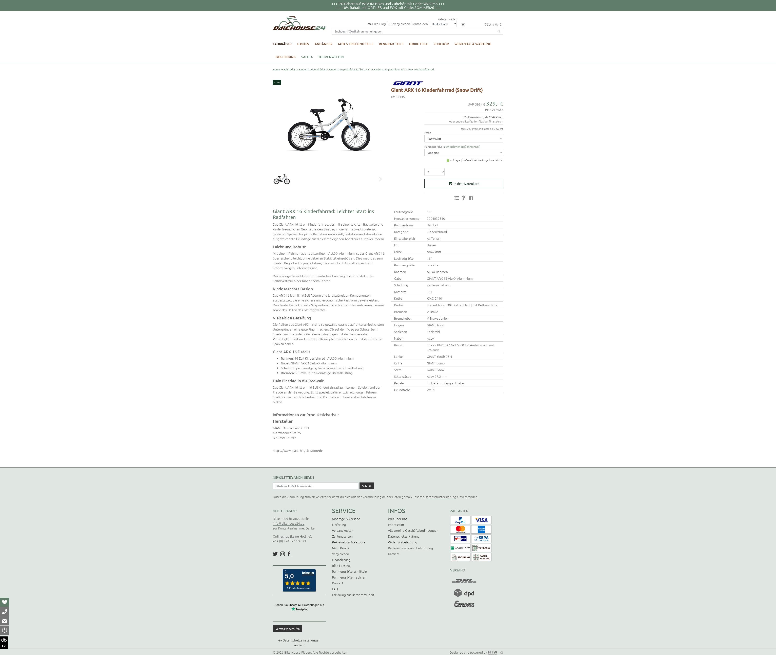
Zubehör (441, 44)
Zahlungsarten (342, 536)
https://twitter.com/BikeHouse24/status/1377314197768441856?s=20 (275, 553)
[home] (299, 23)
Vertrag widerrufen (287, 628)
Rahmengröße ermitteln (349, 571)
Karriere (394, 553)
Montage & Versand (346, 518)
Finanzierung (341, 559)
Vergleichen (340, 553)
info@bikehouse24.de (288, 523)
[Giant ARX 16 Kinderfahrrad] (329, 125)
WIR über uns (397, 518)
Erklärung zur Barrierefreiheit (353, 594)
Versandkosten (342, 530)
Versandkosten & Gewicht (488, 129)
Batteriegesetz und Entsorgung (410, 548)
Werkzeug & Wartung (472, 44)
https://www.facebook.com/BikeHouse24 (289, 553)
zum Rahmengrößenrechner (461, 146)
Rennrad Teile (391, 44)
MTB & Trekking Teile (355, 44)
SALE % (307, 56)
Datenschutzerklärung (440, 496)
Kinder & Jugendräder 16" (389, 69)
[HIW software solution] (493, 652)
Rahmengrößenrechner (349, 577)
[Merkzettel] (4, 602)
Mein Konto (340, 548)
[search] (499, 31)
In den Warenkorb (466, 183)
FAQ (335, 589)
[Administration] (501, 652)
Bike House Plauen (297, 652)
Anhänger (323, 44)
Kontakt (337, 583)
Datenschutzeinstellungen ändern (301, 642)
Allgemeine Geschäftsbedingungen (413, 530)
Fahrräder (282, 44)
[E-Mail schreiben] (4, 621)
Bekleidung (286, 56)
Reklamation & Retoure (348, 542)
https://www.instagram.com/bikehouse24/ (282, 553)
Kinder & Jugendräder (312, 69)
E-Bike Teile (418, 44)
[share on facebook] (471, 198)
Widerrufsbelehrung (402, 542)
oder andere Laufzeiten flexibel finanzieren (476, 121)
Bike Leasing (341, 565)
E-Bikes (303, 44)
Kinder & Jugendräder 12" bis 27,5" (349, 69)
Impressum (396, 524)
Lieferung (339, 524)
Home (276, 69)
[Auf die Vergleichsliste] (456, 198)
